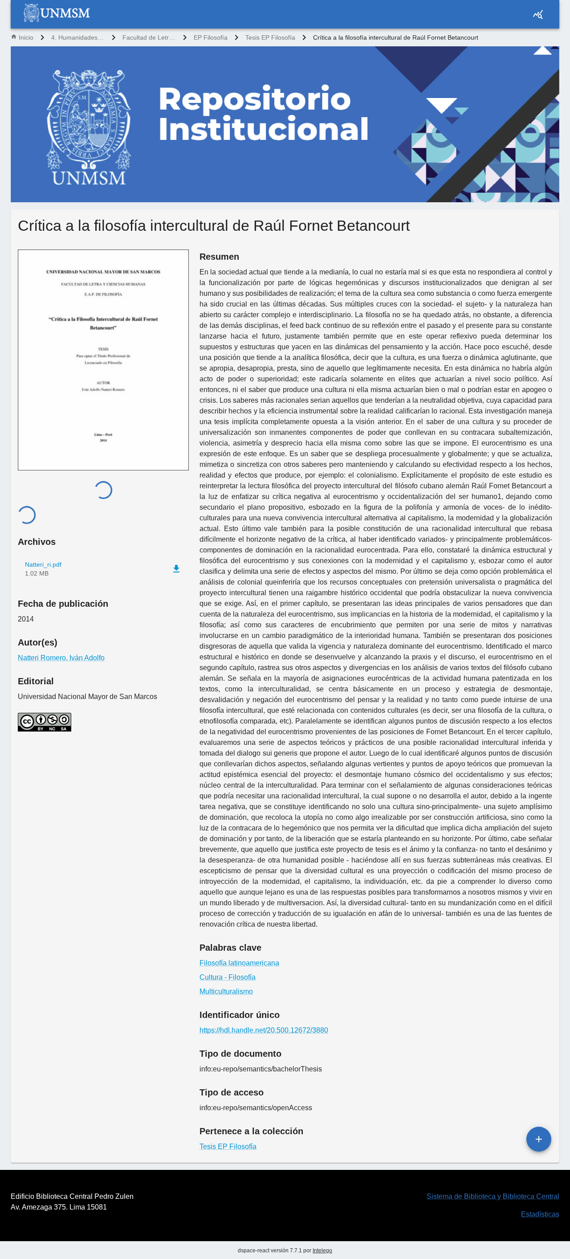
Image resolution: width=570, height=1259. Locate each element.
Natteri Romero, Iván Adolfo (61, 658)
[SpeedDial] (538, 1139)
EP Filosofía (211, 37)
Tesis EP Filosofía (270, 37)
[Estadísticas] (538, 14)
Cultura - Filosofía (228, 977)
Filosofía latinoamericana (239, 963)
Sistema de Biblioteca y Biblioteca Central (493, 1196)
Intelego (322, 1250)
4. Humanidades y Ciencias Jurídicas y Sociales (78, 37)
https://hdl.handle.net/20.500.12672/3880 (264, 1030)
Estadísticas (540, 1214)
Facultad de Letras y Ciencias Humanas (149, 37)
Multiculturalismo (226, 991)
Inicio (26, 37)
